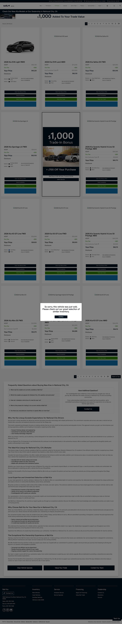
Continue (61, 316)
